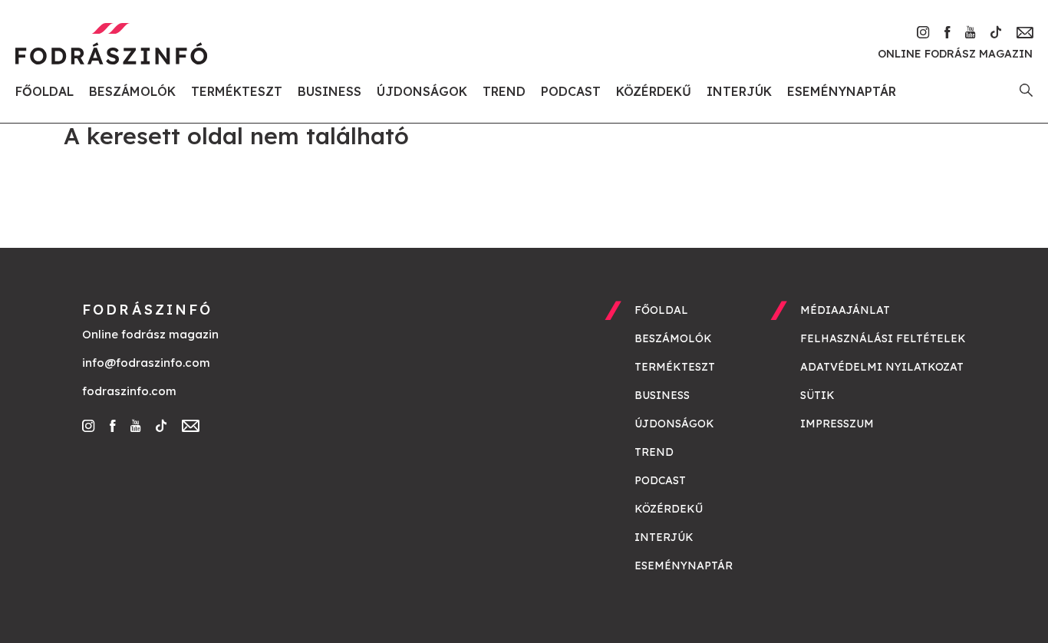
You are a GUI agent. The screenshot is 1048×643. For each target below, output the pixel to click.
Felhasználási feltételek (883, 338)
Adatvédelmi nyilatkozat (882, 367)
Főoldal (44, 91)
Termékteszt (236, 91)
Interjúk (739, 91)
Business (329, 91)
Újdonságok (422, 91)
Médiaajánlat (845, 310)
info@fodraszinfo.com (146, 362)
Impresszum (837, 423)
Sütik (817, 395)
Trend (504, 91)
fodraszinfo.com (129, 391)
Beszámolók (132, 91)
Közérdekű (653, 91)
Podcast (571, 91)
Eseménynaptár (841, 91)
